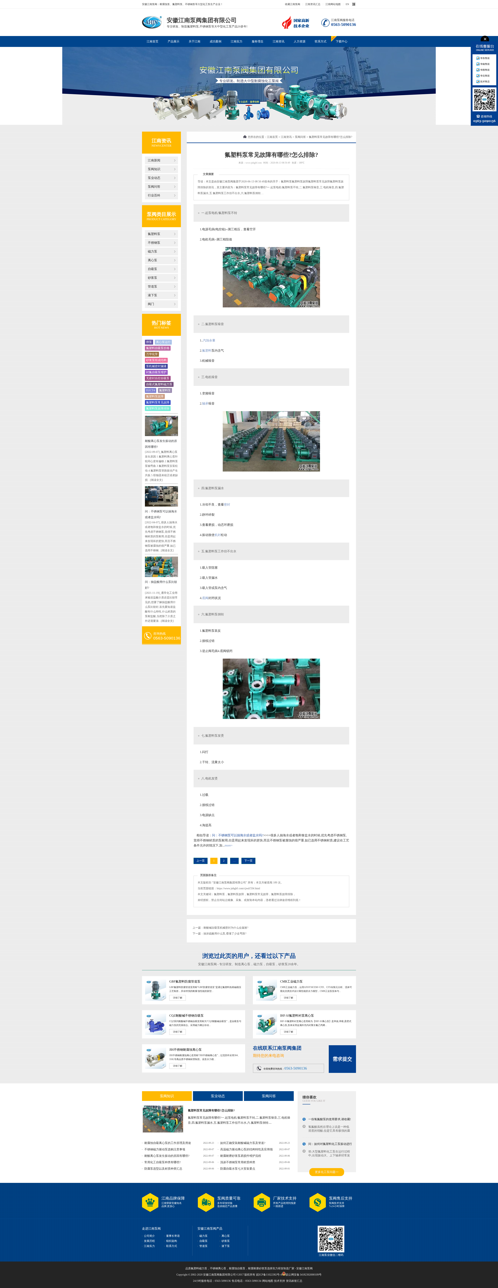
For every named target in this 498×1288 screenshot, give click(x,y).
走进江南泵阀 (151, 1228)
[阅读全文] (156, 480)
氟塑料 (206, 350)
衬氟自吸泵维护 (156, 372)
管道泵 (152, 286)
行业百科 (154, 195)
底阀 (205, 598)
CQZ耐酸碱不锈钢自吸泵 (186, 1015)
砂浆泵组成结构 (156, 360)
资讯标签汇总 (294, 1280)
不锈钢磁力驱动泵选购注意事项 (164, 1149)
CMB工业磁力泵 (291, 981)
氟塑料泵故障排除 (157, 408)
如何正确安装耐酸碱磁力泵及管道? (242, 1143)
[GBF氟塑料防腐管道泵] (155, 1000)
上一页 (200, 860)
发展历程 (149, 1241)
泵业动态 (154, 177)
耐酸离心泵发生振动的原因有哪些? (166, 1155)
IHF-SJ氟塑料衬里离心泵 (297, 1015)
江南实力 (236, 41)
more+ (229, 845)
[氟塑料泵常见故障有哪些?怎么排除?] (163, 1119)
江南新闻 (154, 160)
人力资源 (299, 41)
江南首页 (152, 41)
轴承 (205, 403)
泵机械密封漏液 (156, 366)
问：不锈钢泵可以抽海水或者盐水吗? (237, 835)
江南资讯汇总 (312, 4)
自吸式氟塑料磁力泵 (159, 384)
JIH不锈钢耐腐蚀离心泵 (185, 1049)
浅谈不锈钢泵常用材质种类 (237, 1162)
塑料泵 (213, 324)
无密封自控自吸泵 (157, 378)
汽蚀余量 (209, 340)
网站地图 (267, 1280)
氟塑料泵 (154, 234)
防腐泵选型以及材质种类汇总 (163, 1168)
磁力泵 (152, 251)
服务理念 (257, 41)
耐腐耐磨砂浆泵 (257, 1268)
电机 (214, 213)
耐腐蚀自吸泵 (237, 1268)
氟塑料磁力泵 (199, 1268)
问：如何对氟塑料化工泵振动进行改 (331, 1137)
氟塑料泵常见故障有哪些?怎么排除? (211, 1110)
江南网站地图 (333, 4)
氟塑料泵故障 (155, 396)
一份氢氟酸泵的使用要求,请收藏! (329, 1113)
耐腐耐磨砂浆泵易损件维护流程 (240, 1155)
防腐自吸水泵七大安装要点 (237, 1168)
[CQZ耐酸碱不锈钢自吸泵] (155, 1034)
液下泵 (152, 295)
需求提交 (342, 1059)
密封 (227, 504)
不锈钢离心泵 (218, 1268)
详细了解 (177, 997)
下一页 (248, 860)
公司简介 (149, 1235)
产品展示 (173, 41)
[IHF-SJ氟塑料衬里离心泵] (266, 1034)
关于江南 (194, 41)
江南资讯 (278, 41)
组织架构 (171, 1241)
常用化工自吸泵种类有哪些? (162, 1162)
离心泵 (152, 260)
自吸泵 (152, 269)
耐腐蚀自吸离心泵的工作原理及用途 (167, 1143)
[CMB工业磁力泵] (266, 1000)
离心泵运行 (163, 342)
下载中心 (341, 41)
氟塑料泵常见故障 (157, 402)
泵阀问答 (154, 186)
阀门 (151, 304)
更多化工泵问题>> (326, 1172)
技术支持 (279, 1280)
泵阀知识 (154, 169)
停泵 (149, 342)
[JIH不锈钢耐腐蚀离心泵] (155, 1068)
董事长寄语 (173, 1235)
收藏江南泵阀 (292, 4)
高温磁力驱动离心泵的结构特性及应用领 (246, 1149)
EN (347, 4)
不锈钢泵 (154, 242)
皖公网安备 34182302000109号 (304, 1274)
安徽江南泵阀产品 (209, 1228)
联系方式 (320, 41)
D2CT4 (150, 390)
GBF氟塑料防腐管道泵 (184, 981)
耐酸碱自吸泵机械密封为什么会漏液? (225, 927)
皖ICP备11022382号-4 (269, 1274)
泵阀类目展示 (161, 214)
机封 (218, 535)
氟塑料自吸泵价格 (157, 348)
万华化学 (152, 354)
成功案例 (215, 41)
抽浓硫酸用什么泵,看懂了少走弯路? (224, 933)
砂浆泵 (152, 277)
